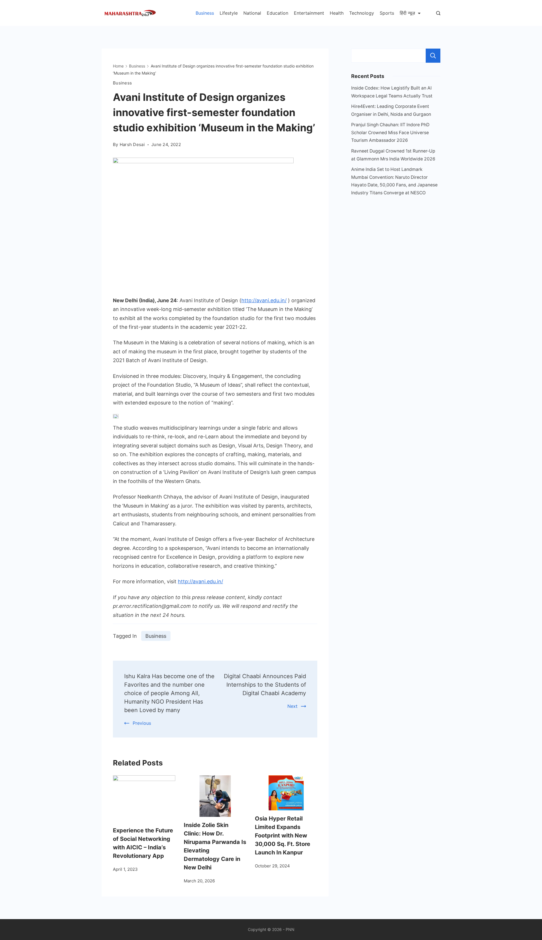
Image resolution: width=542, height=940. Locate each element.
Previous (142, 723)
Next (292, 706)
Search (433, 56)
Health (337, 13)
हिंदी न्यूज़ (407, 13)
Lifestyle (229, 13)
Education (277, 13)
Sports (387, 13)
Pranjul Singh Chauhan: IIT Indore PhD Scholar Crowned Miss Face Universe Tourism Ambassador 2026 (390, 132)
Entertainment (309, 13)
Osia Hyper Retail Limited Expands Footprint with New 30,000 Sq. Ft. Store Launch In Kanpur (282, 835)
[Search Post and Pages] (438, 13)
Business (205, 13)
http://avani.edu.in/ (264, 300)
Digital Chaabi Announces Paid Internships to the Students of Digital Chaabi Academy (265, 685)
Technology (361, 13)
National (252, 13)
